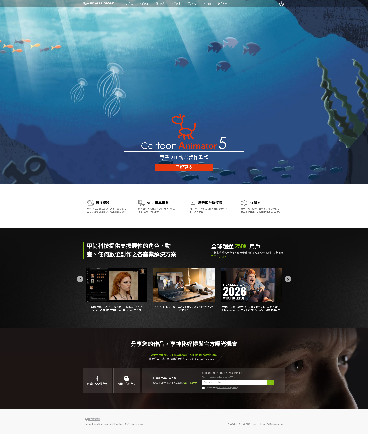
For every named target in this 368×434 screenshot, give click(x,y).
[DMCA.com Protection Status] (92, 420)
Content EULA (122, 423)
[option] (184, 92)
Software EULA (106, 423)
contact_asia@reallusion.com (203, 358)
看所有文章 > (218, 256)
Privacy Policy (91, 423)
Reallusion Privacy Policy (227, 388)
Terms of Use (137, 423)
